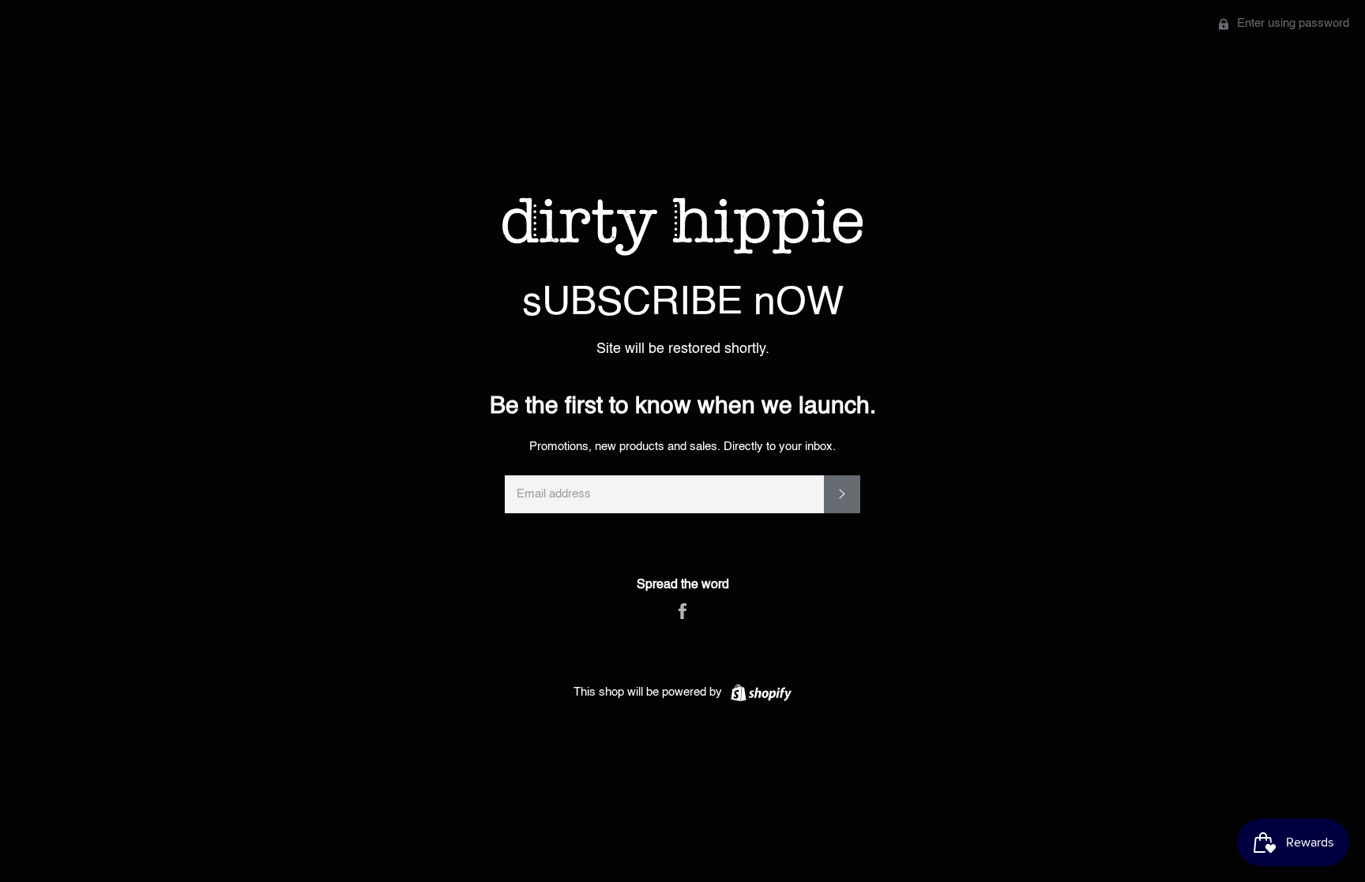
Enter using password (1291, 23)
